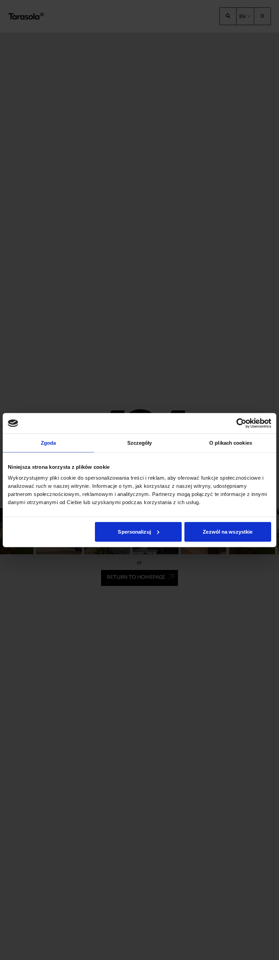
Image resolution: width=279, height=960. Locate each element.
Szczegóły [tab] (139, 443)
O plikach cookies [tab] (230, 443)
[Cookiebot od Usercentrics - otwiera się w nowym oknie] (241, 423)
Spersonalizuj (134, 531)
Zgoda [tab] (48, 443)
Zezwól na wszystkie (227, 531)
